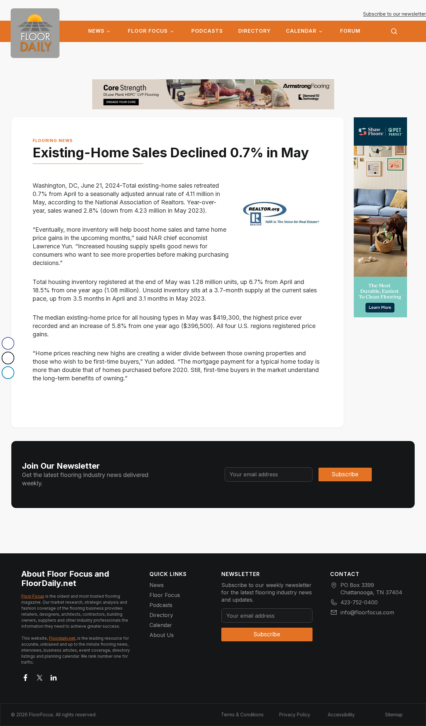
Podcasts (207, 31)
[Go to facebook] (25, 676)
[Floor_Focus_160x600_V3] (213, 94)
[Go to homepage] (35, 33)
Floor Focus (148, 31)
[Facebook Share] (8, 343)
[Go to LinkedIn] (53, 676)
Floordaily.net (62, 638)
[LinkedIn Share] (8, 372)
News (96, 31)
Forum (350, 31)
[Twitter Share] (8, 358)
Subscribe (345, 474)
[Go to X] (39, 676)
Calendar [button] (301, 31)
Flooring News (53, 140)
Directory (254, 31)
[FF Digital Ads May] (380, 217)
